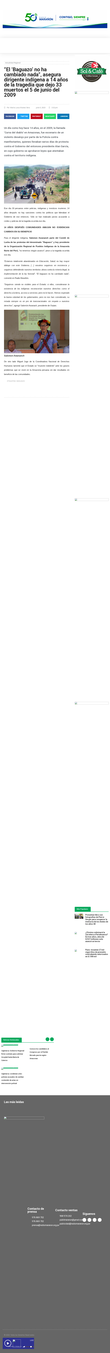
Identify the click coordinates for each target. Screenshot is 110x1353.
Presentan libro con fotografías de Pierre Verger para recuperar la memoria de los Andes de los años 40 (96, 919)
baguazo (21, 381)
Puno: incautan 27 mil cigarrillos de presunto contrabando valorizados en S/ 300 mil (96, 953)
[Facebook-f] (84, 1220)
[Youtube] (94, 1220)
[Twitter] (89, 1220)
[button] (4, 45)
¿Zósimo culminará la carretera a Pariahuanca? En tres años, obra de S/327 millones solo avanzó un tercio (96, 936)
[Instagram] (100, 1220)
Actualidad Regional (13, 63)
